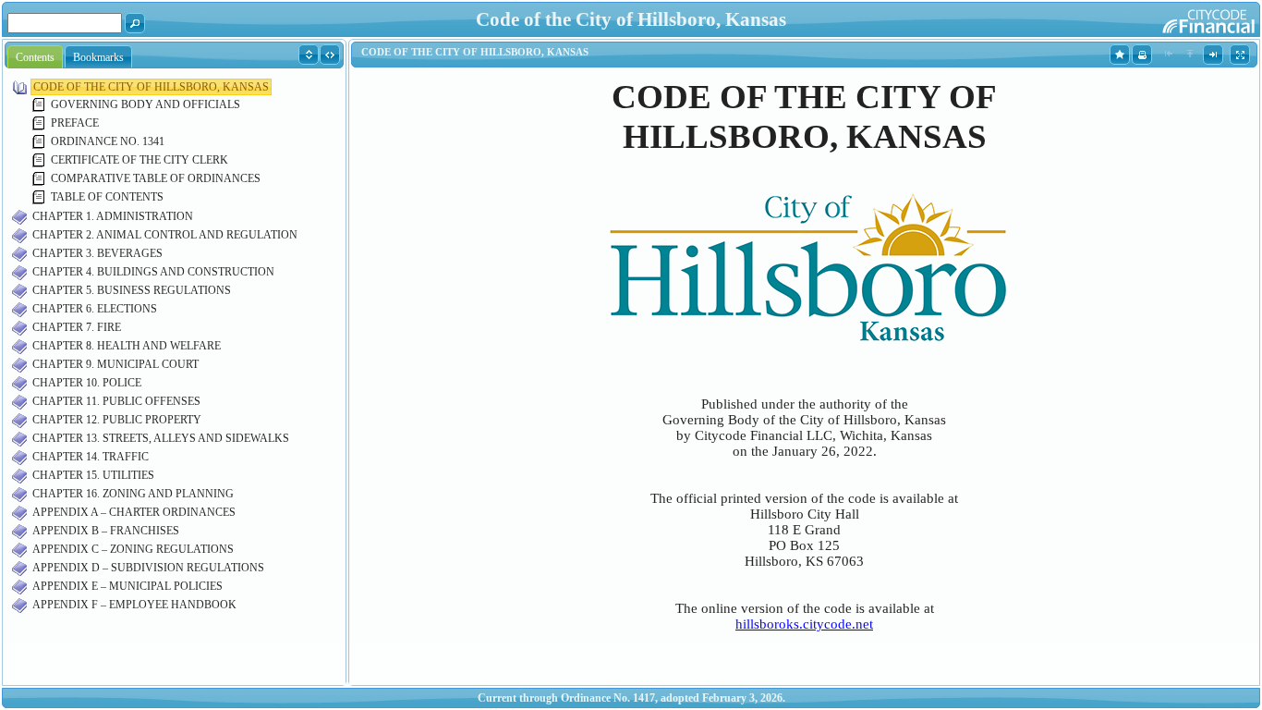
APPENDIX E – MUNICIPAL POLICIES (127, 586)
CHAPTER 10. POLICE (86, 382)
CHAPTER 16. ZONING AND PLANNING (133, 493)
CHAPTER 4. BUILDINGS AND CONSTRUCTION (153, 271)
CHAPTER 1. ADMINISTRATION (112, 216)
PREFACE (75, 122)
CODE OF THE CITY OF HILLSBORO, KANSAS (151, 86)
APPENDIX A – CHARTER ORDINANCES (134, 512)
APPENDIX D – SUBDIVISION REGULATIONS (148, 567)
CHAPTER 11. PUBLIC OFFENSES (116, 401)
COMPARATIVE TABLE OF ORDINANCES (156, 178)
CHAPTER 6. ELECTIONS (94, 308)
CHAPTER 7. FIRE (76, 327)
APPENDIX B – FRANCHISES (105, 530)
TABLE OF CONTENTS (107, 196)
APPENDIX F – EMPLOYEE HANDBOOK (134, 604)
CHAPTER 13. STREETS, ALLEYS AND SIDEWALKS (160, 438)
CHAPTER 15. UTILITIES (93, 475)
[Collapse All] (330, 53)
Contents (35, 57)
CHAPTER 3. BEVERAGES (97, 253)
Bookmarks (98, 57)
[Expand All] (309, 53)
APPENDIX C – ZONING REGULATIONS (133, 549)
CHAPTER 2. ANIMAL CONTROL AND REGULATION (164, 234)
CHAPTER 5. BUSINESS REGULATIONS (131, 290)
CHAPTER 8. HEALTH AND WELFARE (126, 345)
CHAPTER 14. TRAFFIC (90, 456)
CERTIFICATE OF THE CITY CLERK (139, 159)
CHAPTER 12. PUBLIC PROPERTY (116, 419)
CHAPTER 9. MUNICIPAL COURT (115, 364)
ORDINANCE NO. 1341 (107, 141)
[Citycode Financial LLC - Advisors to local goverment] (1172, 18)
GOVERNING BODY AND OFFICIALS (145, 104)
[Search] (135, 22)
